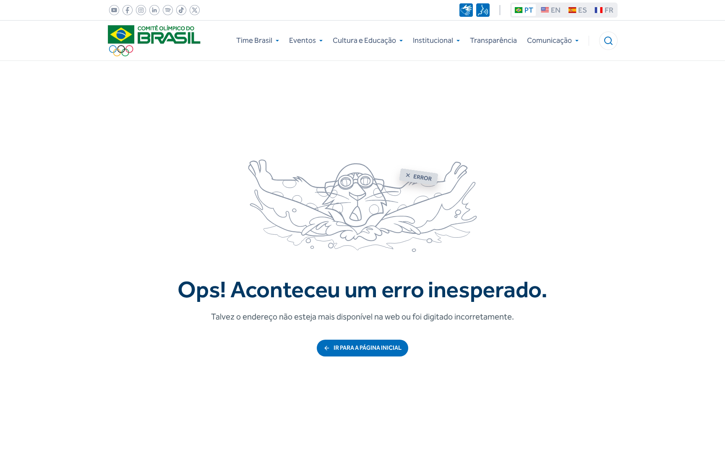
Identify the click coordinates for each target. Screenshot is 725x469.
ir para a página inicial (368, 347)
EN (556, 10)
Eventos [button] (302, 40)
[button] (608, 40)
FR (609, 10)
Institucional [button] (433, 40)
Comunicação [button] (549, 40)
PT (528, 10)
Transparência (493, 40)
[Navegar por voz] (483, 10)
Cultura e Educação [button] (364, 40)
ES (582, 10)
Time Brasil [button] (254, 40)
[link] (112, 10)
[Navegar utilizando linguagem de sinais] (466, 10)
